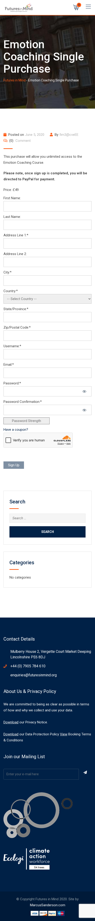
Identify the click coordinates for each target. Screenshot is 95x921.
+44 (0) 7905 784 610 (27, 666)
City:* (7, 272)
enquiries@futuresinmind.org (33, 675)
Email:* (8, 364)
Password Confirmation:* (22, 402)
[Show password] (84, 391)
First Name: (12, 198)
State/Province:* (15, 309)
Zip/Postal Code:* (17, 327)
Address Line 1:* (15, 235)
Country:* (10, 291)
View (63, 734)
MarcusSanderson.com (47, 905)
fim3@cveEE (68, 135)
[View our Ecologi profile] (26, 858)
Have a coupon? (15, 430)
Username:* (12, 346)
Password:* (12, 383)
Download (10, 722)
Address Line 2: (15, 254)
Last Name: (12, 217)
